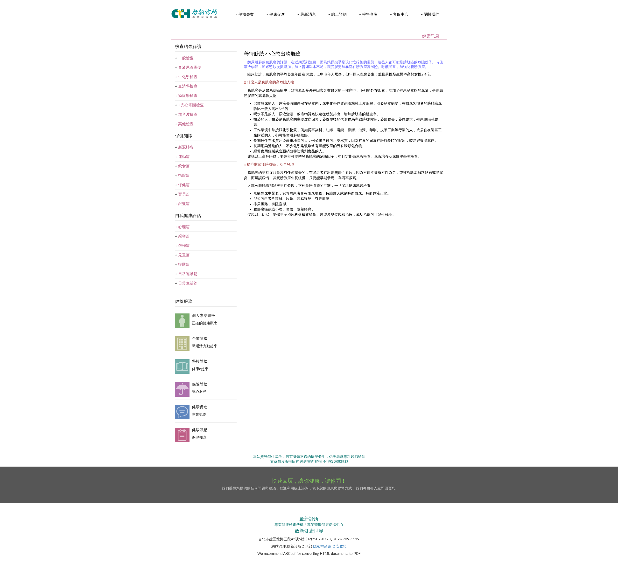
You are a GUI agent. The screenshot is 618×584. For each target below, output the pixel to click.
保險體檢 (199, 384)
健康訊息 (199, 430)
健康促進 (199, 407)
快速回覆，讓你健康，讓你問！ (309, 481)
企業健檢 (199, 338)
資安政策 (339, 546)
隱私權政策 (322, 546)
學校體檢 (199, 361)
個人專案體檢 (203, 316)
